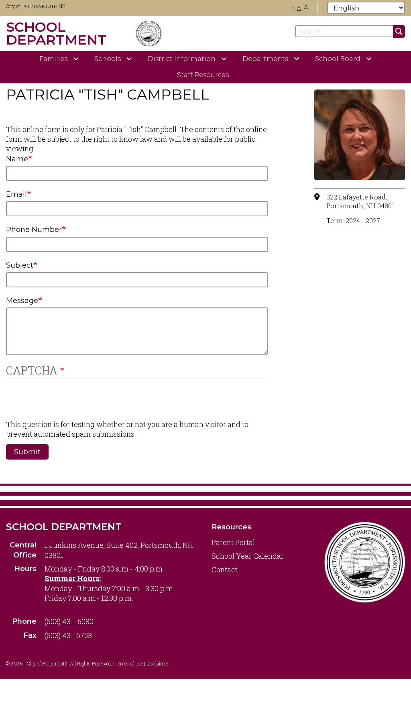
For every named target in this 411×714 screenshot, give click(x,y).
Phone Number (34, 229)
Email (16, 194)
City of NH (35, 6)
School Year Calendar (248, 556)
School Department (64, 527)
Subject (19, 265)
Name (17, 159)
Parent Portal (233, 542)
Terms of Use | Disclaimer (142, 663)
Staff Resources (203, 75)
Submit (27, 452)
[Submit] (399, 31)
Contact (225, 569)
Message (22, 300)
